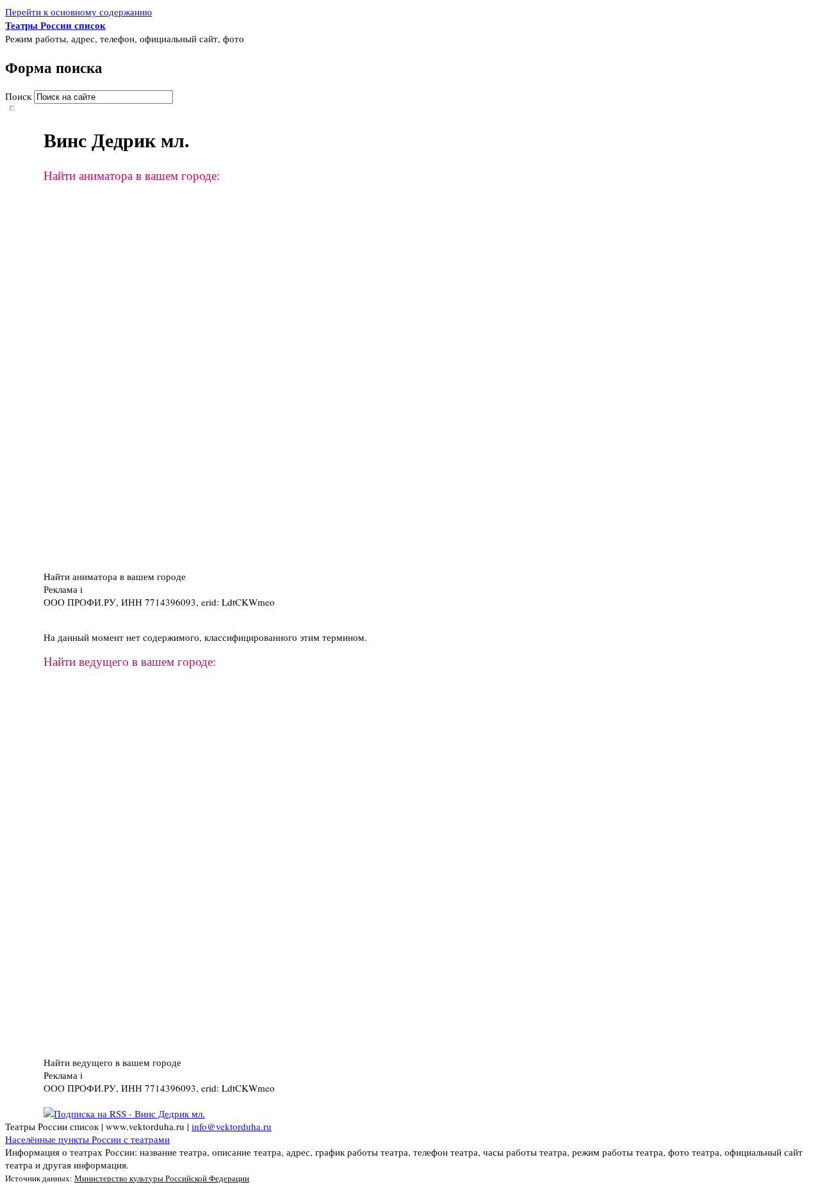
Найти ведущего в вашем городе (112, 1062)
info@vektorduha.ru (232, 1126)
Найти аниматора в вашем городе (115, 576)
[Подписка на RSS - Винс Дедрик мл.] (124, 1113)
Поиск (19, 96)
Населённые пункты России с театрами (87, 1139)
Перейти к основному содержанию (78, 11)
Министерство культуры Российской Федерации (161, 1178)
